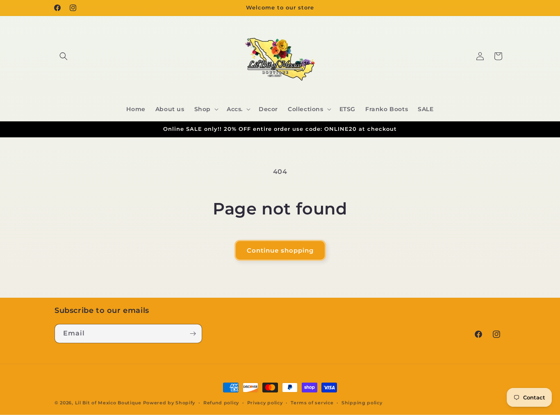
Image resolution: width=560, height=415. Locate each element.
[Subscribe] (193, 333)
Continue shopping (280, 250)
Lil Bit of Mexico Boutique (108, 403)
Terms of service (312, 403)
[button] (64, 56)
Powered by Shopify (169, 403)
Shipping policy (361, 403)
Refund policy (221, 403)
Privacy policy (265, 403)
